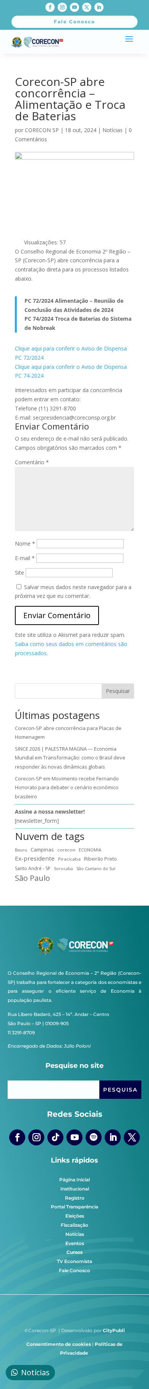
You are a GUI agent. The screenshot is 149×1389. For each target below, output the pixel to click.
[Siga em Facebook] (50, 7)
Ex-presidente (35, 858)
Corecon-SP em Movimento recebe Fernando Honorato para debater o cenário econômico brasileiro (67, 787)
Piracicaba (69, 859)
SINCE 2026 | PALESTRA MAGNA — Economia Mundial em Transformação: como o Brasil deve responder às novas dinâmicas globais (70, 757)
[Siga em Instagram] (62, 7)
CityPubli (114, 1330)
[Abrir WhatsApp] (129, 1369)
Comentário (32, 462)
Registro (74, 1198)
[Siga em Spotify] (94, 1137)
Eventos (74, 1243)
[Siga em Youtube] (74, 7)
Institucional (74, 1189)
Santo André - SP (32, 868)
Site (19, 572)
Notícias (112, 130)
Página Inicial (74, 1179)
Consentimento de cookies (58, 1344)
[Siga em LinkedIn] (99, 7)
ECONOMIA (90, 850)
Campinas (42, 849)
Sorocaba (63, 868)
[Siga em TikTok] (55, 1137)
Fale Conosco (74, 1270)
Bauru (21, 850)
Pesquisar (118, 690)
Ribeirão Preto (100, 859)
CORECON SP (42, 130)
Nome (25, 543)
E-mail (25, 558)
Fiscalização (74, 1225)
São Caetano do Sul (95, 868)
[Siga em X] (86, 7)
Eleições (74, 1216)
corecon (66, 850)
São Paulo (32, 878)
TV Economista (74, 1261)
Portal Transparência (74, 1207)
